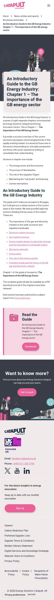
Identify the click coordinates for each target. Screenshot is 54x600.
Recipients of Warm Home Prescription (41, 575)
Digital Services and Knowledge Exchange (26, 551)
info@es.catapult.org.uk (24, 458)
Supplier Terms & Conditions (19, 540)
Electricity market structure (22, 232)
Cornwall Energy (22, 298)
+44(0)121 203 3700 (23, 463)
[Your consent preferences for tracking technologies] (15, 595)
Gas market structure (19, 237)
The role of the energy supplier (23, 258)
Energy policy (15, 254)
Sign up (20, 508)
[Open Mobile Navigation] (48, 6)
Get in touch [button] (27, 392)
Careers (8, 525)
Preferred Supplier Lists (17, 535)
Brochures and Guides (13, 20)
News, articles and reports (26, 16)
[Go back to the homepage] (14, 8)
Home (6, 16)
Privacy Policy (12, 561)
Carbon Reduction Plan (16, 530)
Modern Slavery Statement (18, 545)
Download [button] (30, 346)
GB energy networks (18, 249)
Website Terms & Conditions (19, 556)
